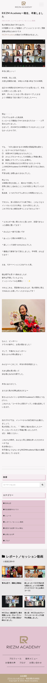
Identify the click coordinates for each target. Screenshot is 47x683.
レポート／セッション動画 (26, 21)
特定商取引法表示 (33, 678)
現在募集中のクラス (12, 509)
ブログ (7, 541)
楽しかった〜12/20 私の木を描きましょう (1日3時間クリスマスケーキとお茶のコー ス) (34, 586)
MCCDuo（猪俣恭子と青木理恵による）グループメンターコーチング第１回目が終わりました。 (12, 616)
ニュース (14, 21)
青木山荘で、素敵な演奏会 (11, 583)
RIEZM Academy (8, 35)
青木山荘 (8, 503)
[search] (42, 484)
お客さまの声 (9, 534)
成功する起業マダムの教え (14, 528)
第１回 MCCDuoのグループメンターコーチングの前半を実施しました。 (34, 615)
